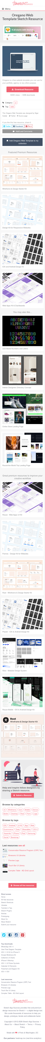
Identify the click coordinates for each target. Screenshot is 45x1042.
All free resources (7, 899)
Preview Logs (13, 860)
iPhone (16, 833)
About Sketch (6, 922)
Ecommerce (8, 829)
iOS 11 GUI (5, 971)
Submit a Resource (24, 795)
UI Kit (20, 825)
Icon (20, 809)
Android (12, 825)
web (12, 106)
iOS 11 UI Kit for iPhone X (10, 952)
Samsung (31, 833)
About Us (4, 919)
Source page (23, 116)
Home (3, 897)
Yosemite (7, 833)
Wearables (26, 829)
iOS (4, 825)
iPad (23, 833)
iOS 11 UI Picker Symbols (10, 963)
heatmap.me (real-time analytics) (28, 1038)
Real (22, 813)
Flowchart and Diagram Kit (10, 969)
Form (29, 813)
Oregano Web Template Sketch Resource (22, 17)
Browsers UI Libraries (16, 855)
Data (18, 829)
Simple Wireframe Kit (8, 955)
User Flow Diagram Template (11, 949)
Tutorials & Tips (6, 908)
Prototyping (5, 916)
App (26, 825)
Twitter (13, 116)
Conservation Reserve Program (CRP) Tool (25, 850)
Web (32, 825)
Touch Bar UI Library (16, 865)
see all (21, 845)
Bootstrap (14, 837)
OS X (35, 829)
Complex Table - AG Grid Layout (21, 870)
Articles (3, 913)
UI (4, 809)
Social (5, 837)
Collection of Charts (8, 957)
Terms (30, 1024)
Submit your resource (8, 924)
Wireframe (12, 809)
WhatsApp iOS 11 (7, 946)
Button (6, 813)
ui (15, 102)
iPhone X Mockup (7, 960)
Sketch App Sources (31, 1021)
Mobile (27, 809)
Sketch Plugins (6, 911)
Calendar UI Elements (8, 966)
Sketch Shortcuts (7, 902)
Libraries (4, 905)
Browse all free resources (23, 885)
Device (35, 809)
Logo (35, 813)
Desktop (14, 813)
